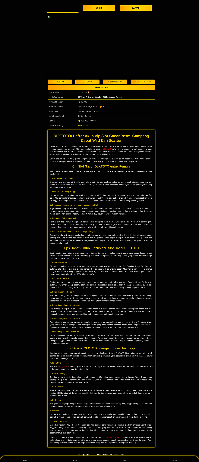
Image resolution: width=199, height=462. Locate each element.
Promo (25, 460)
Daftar (75, 460)
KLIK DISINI (83, 125)
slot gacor (62, 366)
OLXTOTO (107, 149)
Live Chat (174, 460)
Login (124, 460)
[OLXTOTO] (62, 8)
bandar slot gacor (114, 437)
